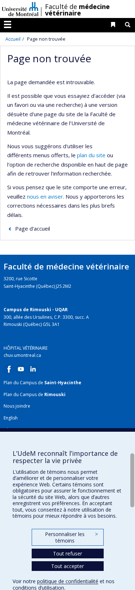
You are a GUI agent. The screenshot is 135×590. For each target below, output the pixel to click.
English (11, 418)
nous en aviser (45, 196)
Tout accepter (67, 566)
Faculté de (77, 9)
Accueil (13, 39)
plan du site (91, 155)
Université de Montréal (20, 9)
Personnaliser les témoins (71, 537)
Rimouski (55, 394)
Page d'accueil (32, 228)
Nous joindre (17, 406)
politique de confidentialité (67, 581)
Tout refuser (67, 553)
